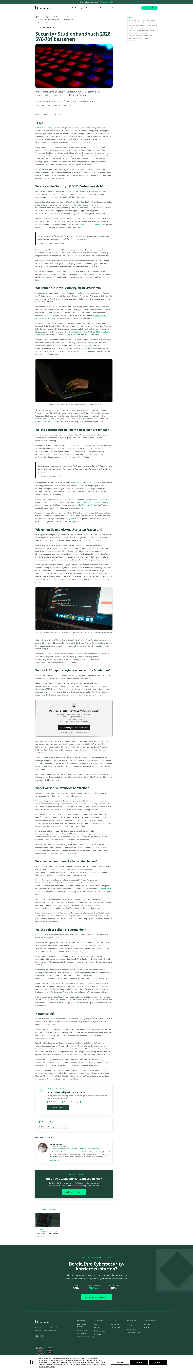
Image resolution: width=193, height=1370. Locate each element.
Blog (95, 1324)
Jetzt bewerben (149, 8)
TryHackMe (72, 519)
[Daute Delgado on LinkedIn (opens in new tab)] (108, 1144)
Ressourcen (90, 8)
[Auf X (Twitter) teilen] (50, 114)
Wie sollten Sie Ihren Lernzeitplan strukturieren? (141, 23)
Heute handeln (133, 40)
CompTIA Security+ (45, 128)
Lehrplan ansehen (83, 1330)
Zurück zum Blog (43, 23)
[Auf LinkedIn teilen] (55, 114)
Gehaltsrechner (132, 1326)
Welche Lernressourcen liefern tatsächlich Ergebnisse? (143, 25)
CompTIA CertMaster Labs (45, 422)
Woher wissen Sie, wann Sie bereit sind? (139, 33)
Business (103, 8)
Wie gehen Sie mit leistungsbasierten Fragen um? (142, 28)
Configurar (119, 1362)
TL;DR (130, 18)
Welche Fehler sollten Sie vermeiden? (138, 38)
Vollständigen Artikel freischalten (75, 727)
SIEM (76, 208)
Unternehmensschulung (85, 1337)
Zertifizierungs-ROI (133, 1333)
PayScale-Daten (105, 889)
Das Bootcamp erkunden (95, 1297)
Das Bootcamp (77, 8)
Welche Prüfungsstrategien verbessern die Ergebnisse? (143, 30)
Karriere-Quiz (115, 1327)
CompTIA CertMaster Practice (85, 505)
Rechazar (139, 1362)
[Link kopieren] (60, 114)
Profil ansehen (54, 1161)
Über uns (115, 8)
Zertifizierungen (47, 28)
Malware (98, 224)
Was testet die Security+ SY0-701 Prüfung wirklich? (142, 20)
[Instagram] (42, 1336)
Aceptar (158, 1362)
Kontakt (146, 1327)
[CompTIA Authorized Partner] (39, 1351)
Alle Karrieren (115, 1324)
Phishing (82, 224)
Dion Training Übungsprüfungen (95, 502)
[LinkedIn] (37, 1336)
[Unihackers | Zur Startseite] (42, 8)
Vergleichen (98, 1334)
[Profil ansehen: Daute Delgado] (43, 1148)
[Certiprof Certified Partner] (50, 1351)
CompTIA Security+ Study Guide (84, 483)
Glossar (96, 1327)
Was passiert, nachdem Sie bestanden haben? (140, 35)
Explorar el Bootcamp (74, 1192)
